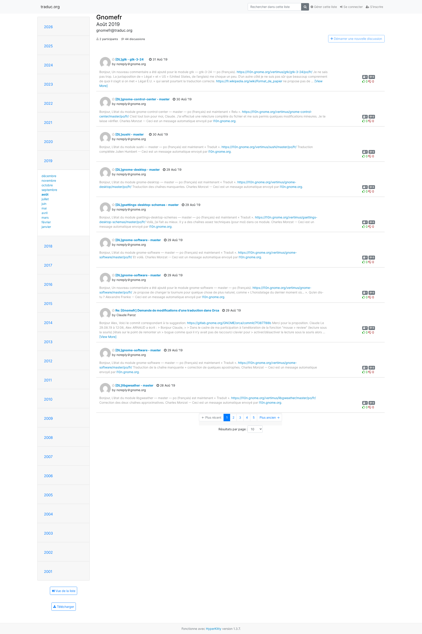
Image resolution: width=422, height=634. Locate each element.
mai (44, 208)
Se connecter (353, 7)
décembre (49, 176)
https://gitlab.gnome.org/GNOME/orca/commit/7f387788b (229, 323)
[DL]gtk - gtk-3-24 (129, 59)
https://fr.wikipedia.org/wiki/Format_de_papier (249, 81)
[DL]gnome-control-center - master (142, 99)
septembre (49, 190)
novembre (49, 180)
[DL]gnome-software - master (138, 240)
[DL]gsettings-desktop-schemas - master (147, 205)
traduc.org (50, 6)
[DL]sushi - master (129, 134)
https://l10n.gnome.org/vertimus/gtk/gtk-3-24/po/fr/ (274, 72)
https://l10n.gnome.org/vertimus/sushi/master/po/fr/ (259, 147)
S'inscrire (376, 7)
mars (45, 217)
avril (44, 213)
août (45, 194)
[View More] (107, 337)
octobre (47, 185)
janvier (46, 227)
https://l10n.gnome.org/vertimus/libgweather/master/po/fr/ (273, 398)
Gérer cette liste (325, 7)
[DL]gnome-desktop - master (137, 169)
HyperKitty (213, 628)
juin (44, 203)
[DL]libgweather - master (134, 385)
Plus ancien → (270, 417)
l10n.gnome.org (224, 121)
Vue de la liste (65, 591)
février (46, 222)
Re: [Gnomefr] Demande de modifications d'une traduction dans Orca (167, 310)
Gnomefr (109, 17)
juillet (45, 199)
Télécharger (65, 606)
